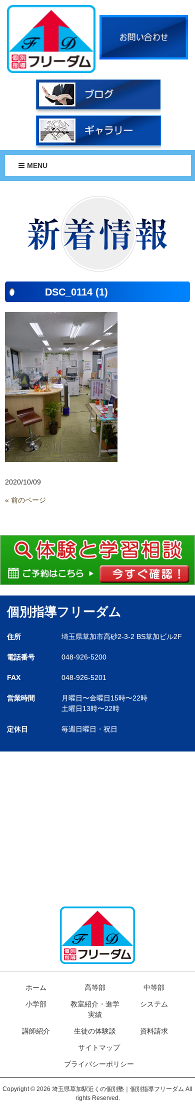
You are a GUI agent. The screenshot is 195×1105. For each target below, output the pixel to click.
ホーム (36, 988)
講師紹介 (36, 1031)
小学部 (36, 1004)
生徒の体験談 (95, 1031)
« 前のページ (25, 500)
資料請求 (154, 1031)
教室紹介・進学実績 (95, 1009)
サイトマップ (99, 1048)
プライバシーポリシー (99, 1064)
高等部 (95, 988)
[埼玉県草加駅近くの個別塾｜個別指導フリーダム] (51, 38)
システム (154, 1004)
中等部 (154, 988)
